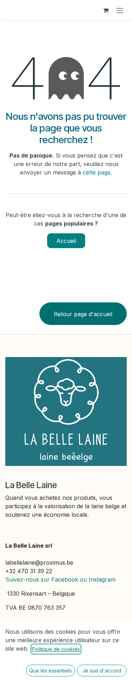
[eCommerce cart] (106, 10)
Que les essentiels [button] (50, 671)
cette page (97, 172)
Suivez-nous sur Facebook (41, 579)
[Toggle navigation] (120, 10)
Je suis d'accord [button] (101, 671)
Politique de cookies (56, 649)
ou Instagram (97, 579)
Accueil (66, 240)
